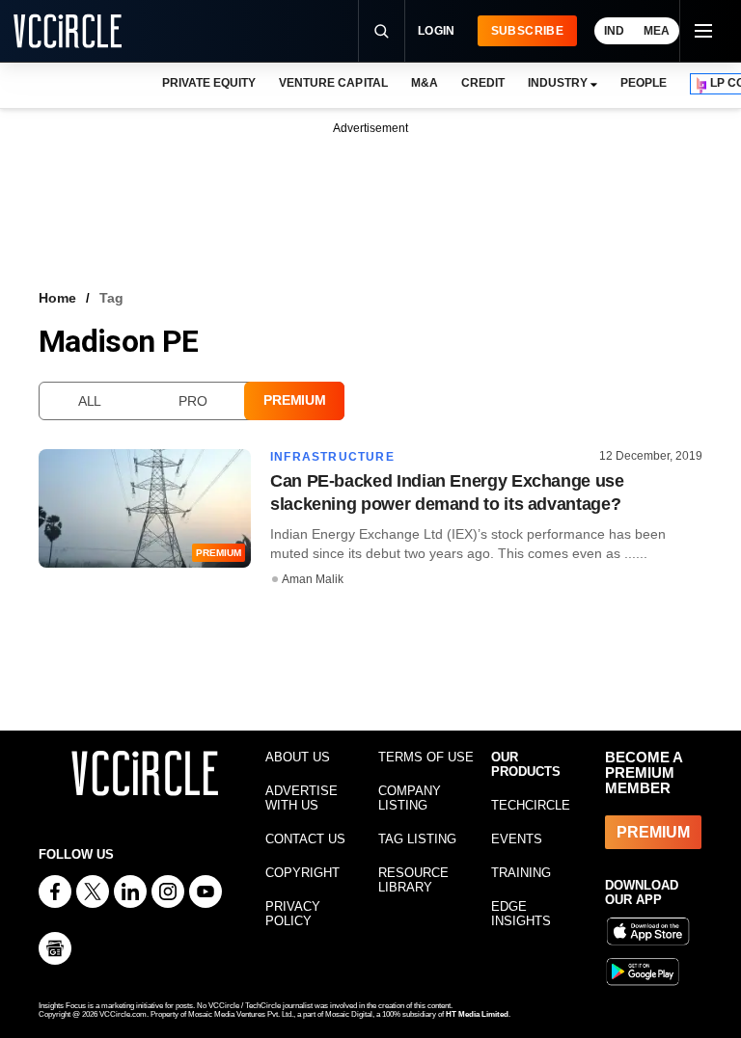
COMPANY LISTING (409, 798)
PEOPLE (643, 83)
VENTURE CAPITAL (333, 83)
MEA (657, 31)
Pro (192, 401)
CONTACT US (305, 839)
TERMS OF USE (426, 757)
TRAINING (521, 872)
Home (57, 298)
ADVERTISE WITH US (301, 798)
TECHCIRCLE (530, 805)
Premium (294, 400)
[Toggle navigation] (702, 31)
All (89, 401)
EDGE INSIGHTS (521, 913)
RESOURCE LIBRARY (413, 879)
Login (436, 31)
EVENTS (516, 839)
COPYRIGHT (302, 872)
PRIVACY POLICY (292, 913)
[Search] (381, 31)
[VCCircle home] (67, 31)
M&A (424, 83)
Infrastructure (332, 457)
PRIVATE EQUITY (209, 83)
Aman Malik (312, 579)
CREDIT (483, 83)
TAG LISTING (417, 839)
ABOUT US (297, 757)
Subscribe (527, 31)
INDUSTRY (558, 83)
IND (614, 31)
